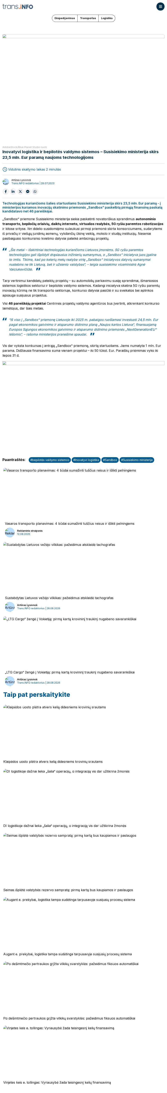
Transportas (88, 18)
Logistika (107, 18)
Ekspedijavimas (65, 18)
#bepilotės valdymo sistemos (49, 460)
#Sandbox (110, 460)
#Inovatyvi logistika (86, 460)
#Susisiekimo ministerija (137, 460)
